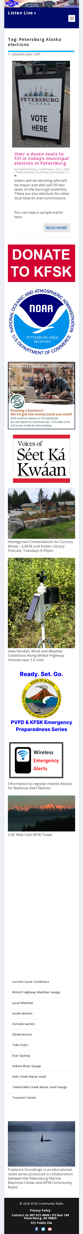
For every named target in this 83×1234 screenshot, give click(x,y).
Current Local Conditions (30, 982)
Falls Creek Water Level (29, 1076)
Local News (42, 172)
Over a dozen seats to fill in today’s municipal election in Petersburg (41, 158)
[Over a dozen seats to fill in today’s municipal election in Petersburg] (41, 104)
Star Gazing (21, 1055)
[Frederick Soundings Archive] (41, 1165)
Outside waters (23, 1024)
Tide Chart (20, 1045)
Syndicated (57, 172)
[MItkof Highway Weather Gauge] (41, 647)
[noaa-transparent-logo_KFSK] (41, 354)
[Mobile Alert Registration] (36, 779)
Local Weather (22, 1003)
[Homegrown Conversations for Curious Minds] (41, 538)
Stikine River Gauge (26, 1066)
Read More (56, 227)
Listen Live (20, 13)
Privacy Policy (40, 1210)
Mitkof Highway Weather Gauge (36, 992)
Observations (22, 1034)
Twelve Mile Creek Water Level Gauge (39, 1087)
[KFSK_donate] (41, 281)
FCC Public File (41, 1223)
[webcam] (41, 830)
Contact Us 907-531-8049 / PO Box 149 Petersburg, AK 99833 (40, 1216)
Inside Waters (22, 1013)
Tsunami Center (24, 1097)
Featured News (25, 172)
